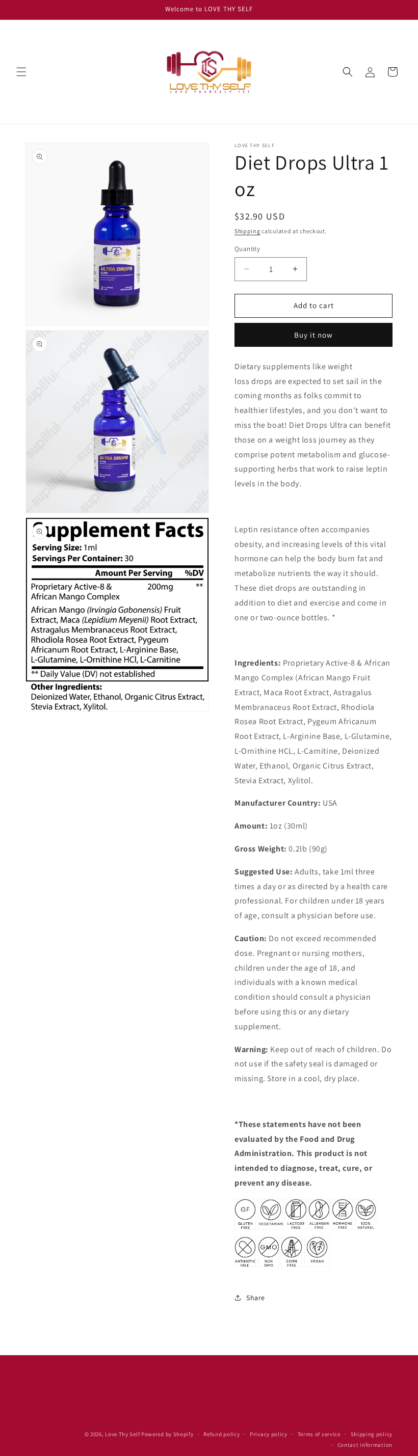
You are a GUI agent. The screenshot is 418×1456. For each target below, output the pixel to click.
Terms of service (319, 1434)
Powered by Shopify (167, 1434)
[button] (21, 72)
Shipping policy (372, 1434)
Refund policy (221, 1434)
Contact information (365, 1444)
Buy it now (313, 335)
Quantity (247, 248)
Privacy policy (269, 1434)
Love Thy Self (123, 1434)
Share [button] (255, 1297)
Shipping (247, 231)
